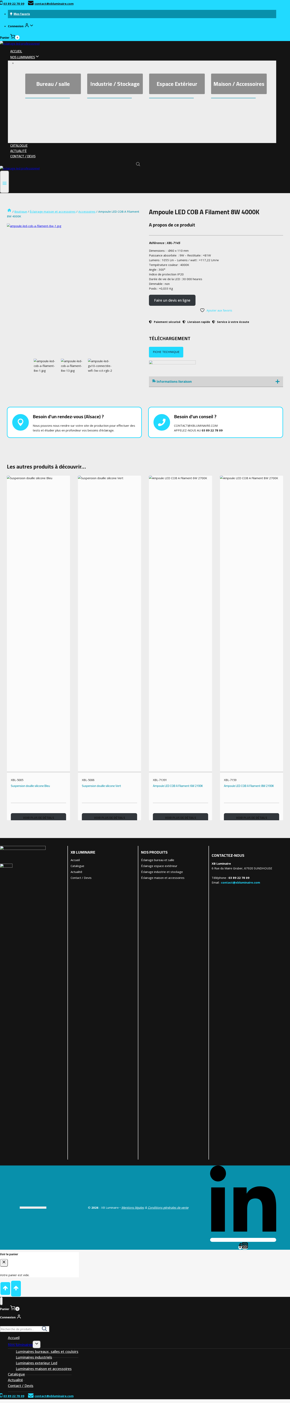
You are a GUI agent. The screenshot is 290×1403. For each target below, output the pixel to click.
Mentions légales (132, 1207)
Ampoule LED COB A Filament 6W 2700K (178, 786)
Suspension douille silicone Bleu (30, 786)
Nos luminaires (20, 1344)
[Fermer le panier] (4, 1263)
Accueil (16, 51)
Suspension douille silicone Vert (101, 786)
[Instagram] (245, 1247)
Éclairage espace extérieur (159, 866)
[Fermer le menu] (1, 1301)
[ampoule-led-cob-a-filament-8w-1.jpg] (74, 291)
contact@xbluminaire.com (240, 882)
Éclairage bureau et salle (157, 860)
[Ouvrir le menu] (4, 182)
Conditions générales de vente (168, 1207)
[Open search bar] (138, 164)
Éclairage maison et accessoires (162, 878)
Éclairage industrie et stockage (162, 872)
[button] (31, 26)
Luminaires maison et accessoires (44, 1368)
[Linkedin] (243, 1240)
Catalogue (19, 145)
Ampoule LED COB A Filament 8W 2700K (249, 786)
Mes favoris (22, 14)
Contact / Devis (23, 156)
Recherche (45, 1330)
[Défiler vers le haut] (5, 1288)
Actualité (18, 151)
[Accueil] (9, 211)
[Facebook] (240, 1247)
